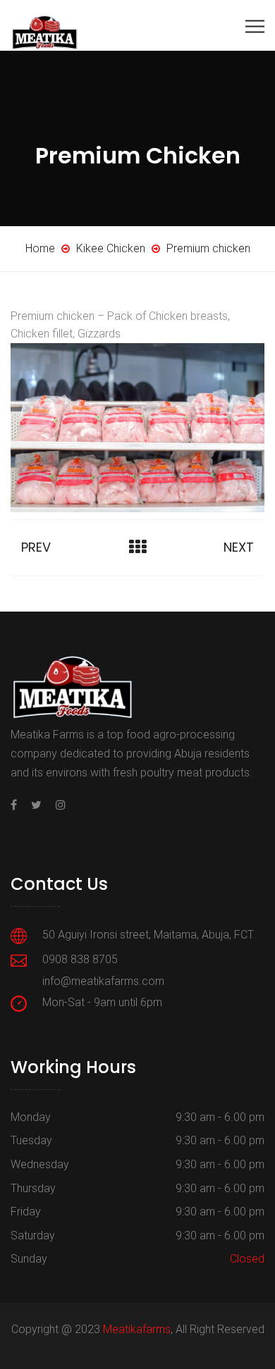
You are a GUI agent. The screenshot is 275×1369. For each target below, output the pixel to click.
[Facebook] (17, 805)
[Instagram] (57, 805)
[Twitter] (36, 805)
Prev (36, 547)
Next (239, 547)
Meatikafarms (137, 1329)
